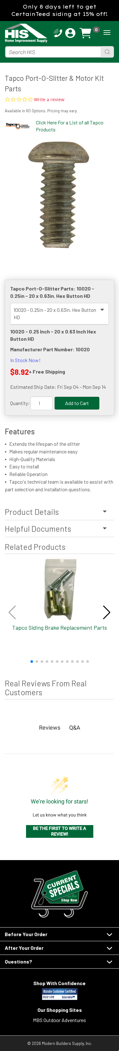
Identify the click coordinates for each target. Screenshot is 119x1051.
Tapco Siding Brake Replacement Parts (59, 627)
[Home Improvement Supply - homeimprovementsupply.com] (15, 33)
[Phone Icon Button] (58, 32)
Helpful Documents (38, 528)
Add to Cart (77, 403)
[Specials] (59, 894)
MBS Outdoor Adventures (59, 1020)
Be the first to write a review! (59, 831)
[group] (59, 194)
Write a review (49, 99)
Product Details (32, 511)
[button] (31, 661)
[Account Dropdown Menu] (70, 33)
